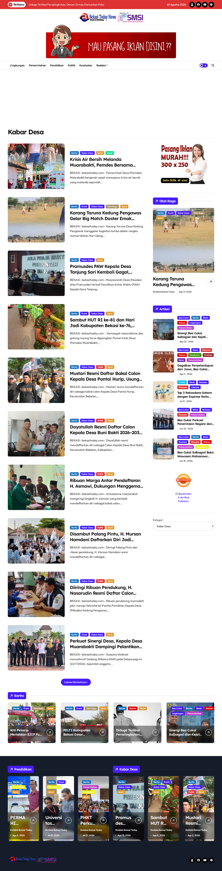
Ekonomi (206, 350)
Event (84, 206)
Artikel (182, 382)
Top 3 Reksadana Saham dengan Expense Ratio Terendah (194, 396)
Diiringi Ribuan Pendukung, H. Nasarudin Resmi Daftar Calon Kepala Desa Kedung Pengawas (103, 593)
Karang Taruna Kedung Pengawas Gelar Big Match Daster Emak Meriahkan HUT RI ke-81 (105, 218)
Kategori (158, 520)
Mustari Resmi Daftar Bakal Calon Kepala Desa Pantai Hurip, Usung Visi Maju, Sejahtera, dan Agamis (105, 379)
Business (203, 382)
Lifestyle (195, 387)
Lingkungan (17, 65)
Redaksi (101, 65)
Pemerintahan (37, 65)
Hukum (182, 322)
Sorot (100, 153)
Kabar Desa (87, 153)
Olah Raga (112, 206)
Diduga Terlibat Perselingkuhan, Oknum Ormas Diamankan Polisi (129, 736)
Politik (71, 65)
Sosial (109, 153)
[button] (211, 251)
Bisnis (205, 317)
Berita (74, 153)
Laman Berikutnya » (75, 682)
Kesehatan (85, 65)
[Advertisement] (111, 94)
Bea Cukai (184, 317)
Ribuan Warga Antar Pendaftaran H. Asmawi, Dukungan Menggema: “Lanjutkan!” (105, 486)
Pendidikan (57, 65)
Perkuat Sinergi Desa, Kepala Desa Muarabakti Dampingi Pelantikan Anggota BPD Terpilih (106, 646)
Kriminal (208, 355)
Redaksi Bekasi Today (164, 291)
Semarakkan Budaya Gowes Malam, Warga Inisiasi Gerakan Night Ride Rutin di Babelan (176, 287)
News (181, 360)
